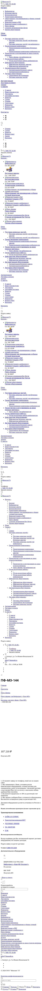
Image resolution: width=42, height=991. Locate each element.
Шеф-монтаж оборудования (15, 62)
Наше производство (12, 92)
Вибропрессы (9, 11)
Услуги (3, 937)
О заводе (4, 87)
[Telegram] (5, 117)
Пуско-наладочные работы (14, 59)
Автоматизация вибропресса (19, 72)
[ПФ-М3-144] (21, 739)
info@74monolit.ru (11, 660)
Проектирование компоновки (15, 46)
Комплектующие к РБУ (13, 22)
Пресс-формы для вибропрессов (20, 57)
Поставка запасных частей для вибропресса (24, 44)
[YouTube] (5, 119)
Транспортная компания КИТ (15, 820)
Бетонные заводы (11, 13)
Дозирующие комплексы (13, 17)
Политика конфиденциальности (12, 976)
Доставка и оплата (8, 83)
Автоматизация (7, 81)
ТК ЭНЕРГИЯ (10, 827)
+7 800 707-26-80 (10, 4)
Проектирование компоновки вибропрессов (24, 51)
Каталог (4, 8)
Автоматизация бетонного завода (20, 70)
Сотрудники (9, 103)
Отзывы (7, 101)
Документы (9, 94)
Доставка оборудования (13, 73)
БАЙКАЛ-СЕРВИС (12, 817)
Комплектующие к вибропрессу (16, 24)
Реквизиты (8, 105)
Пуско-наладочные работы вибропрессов (23, 61)
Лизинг (3, 85)
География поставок (12, 96)
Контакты (8, 108)
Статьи (7, 99)
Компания (4, 893)
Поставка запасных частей (14, 38)
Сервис (4, 35)
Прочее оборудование (12, 29)
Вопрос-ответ (9, 107)
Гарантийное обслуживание (19, 75)
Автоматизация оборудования (15, 68)
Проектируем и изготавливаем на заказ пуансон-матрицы (21, 943)
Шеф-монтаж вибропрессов (18, 66)
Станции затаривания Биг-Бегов (16, 28)
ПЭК (6, 830)
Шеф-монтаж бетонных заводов (20, 64)
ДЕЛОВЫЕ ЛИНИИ (12, 823)
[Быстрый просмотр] (4, 856)
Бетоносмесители (11, 15)
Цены (3, 33)
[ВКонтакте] (5, 116)
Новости (8, 97)
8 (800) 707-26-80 (12, 848)
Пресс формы (9, 26)
